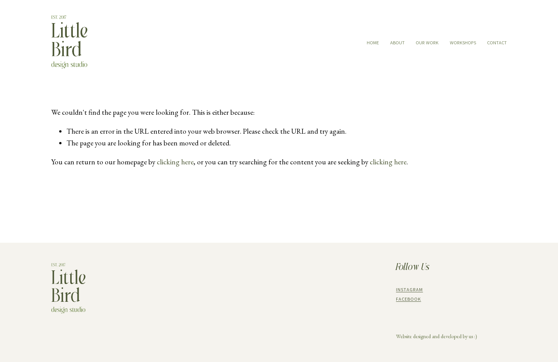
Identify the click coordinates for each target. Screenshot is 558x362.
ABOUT (397, 43)
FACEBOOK (408, 299)
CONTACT (497, 43)
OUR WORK (427, 43)
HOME (373, 43)
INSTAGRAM (409, 289)
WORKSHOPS (463, 43)
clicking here (175, 162)
